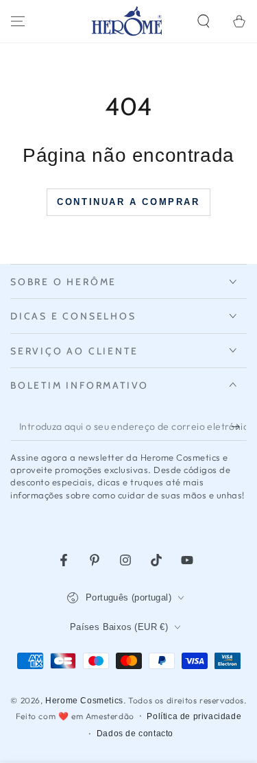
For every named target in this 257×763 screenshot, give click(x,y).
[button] (203, 21)
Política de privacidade (194, 716)
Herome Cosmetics (84, 700)
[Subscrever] (239, 427)
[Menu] (18, 21)
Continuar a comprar (128, 202)
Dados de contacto (135, 733)
